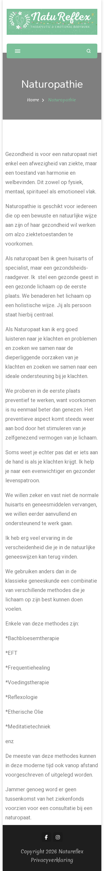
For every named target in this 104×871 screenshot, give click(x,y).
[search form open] (89, 51)
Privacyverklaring (52, 860)
